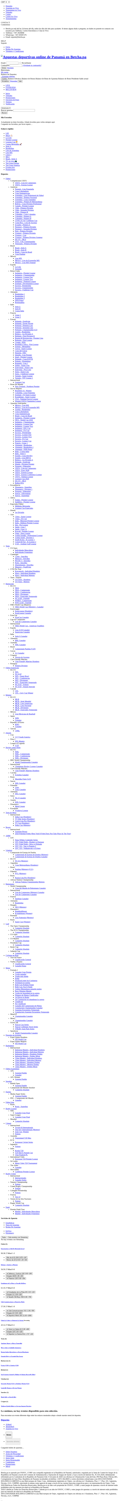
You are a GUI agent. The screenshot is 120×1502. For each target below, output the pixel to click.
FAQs (8, 47)
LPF (7, 133)
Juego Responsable (13, 1460)
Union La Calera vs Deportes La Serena (12, 1320)
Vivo (8, 1231)
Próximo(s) (10, 1233)
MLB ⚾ (9, 136)
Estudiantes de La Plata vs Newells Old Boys (13, 1283)
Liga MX (9, 153)
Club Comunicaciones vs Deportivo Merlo (12, 1302)
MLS (7, 157)
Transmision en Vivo (13, 10)
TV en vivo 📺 (11, 161)
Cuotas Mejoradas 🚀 (14, 144)
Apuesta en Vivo (12, 1429)
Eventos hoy (10, 167)
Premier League (11, 140)
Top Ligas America (13, 165)
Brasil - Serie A (11, 159)
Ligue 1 (8, 155)
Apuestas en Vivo (12, 8)
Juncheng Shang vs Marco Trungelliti (11, 1343)
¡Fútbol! (9, 1424)
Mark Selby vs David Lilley (8, 1397)
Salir (20, 81)
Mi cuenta (4, 72)
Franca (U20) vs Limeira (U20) (10, 1365)
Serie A (8, 146)
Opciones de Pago (12, 100)
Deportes (9, 6)
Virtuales (9, 12)
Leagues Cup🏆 (12, 142)
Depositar (14, 81)
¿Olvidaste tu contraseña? (31, 65)
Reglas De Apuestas (13, 49)
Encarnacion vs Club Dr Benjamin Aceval (12, 1248)
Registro (10, 68)
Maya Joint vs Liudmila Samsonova (11, 1347)
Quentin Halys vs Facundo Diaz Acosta (12, 1356)
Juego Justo (10, 1458)
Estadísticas (10, 1223)
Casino (8, 14)
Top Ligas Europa (12, 163)
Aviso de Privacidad (13, 1454)
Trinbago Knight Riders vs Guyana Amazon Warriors (16, 1406)
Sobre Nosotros (11, 1452)
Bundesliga (10, 148)
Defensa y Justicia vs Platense (9, 1264)
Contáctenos (10, 1462)
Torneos (9, 102)
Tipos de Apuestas (12, 1225)
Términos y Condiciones (15, 51)
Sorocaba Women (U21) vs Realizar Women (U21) (15, 1383)
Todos (4, 1237)
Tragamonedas (11, 19)
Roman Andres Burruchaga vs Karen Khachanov (15, 1352)
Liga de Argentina (12, 151)
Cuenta (4, 79)
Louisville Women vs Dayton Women (11, 1388)
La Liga (8, 138)
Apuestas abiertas (8, 76)
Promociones (10, 98)
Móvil (8, 1466)
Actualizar (5, 81)
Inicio (8, 93)
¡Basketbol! (10, 1427)
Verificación (10, 104)
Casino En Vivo (11, 16)
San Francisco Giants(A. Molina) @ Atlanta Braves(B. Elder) (18, 1374)
